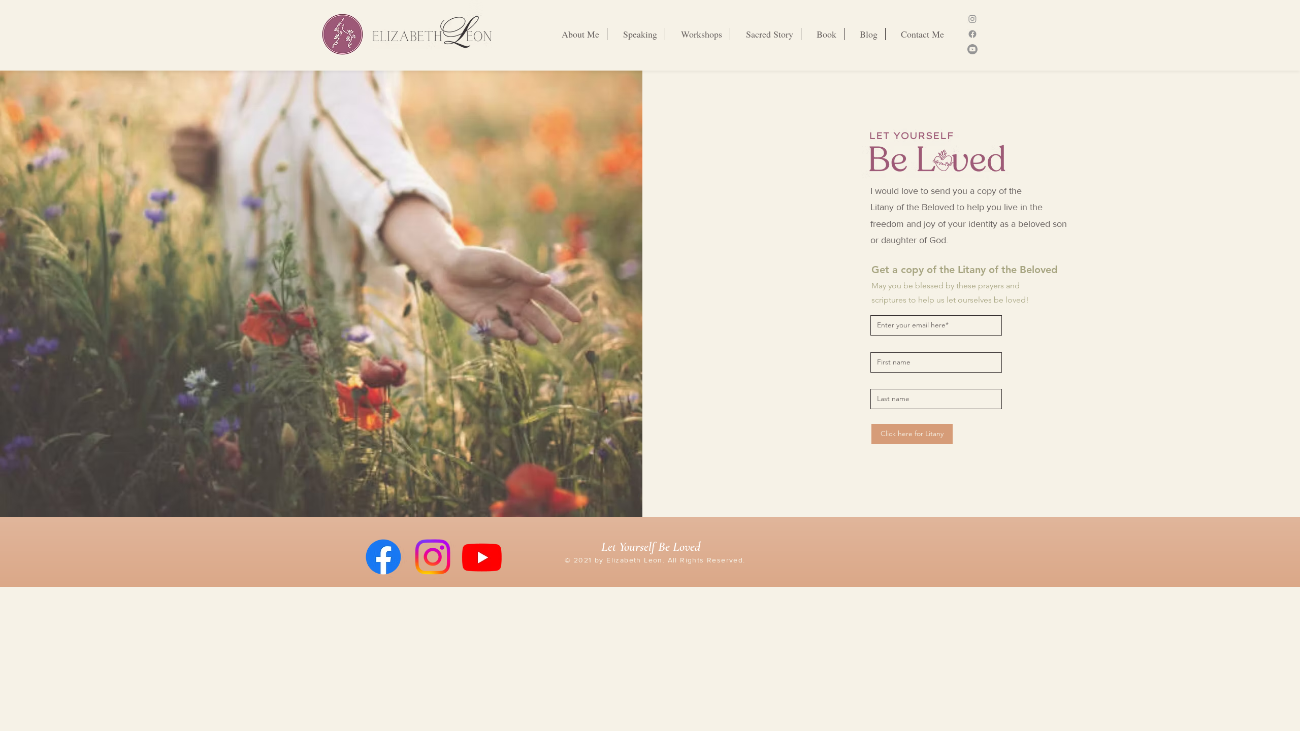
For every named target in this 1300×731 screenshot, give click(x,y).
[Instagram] (972, 19)
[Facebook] (972, 34)
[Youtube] (972, 49)
